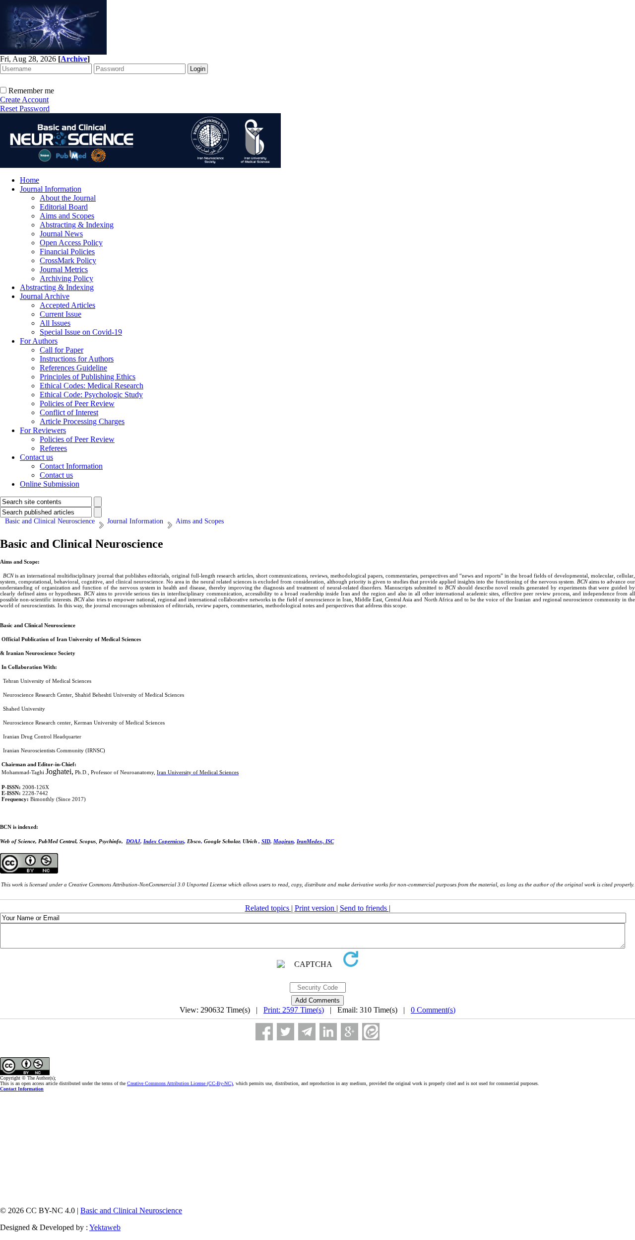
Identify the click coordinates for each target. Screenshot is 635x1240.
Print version (315, 908)
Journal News (61, 233)
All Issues (55, 323)
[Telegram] (307, 1031)
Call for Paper (61, 350)
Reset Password (25, 108)
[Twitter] (285, 1031)
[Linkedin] (328, 1031)
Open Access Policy (71, 242)
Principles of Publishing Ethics (87, 376)
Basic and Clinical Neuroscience (131, 1210)
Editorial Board (64, 207)
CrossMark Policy (68, 260)
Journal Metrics (64, 269)
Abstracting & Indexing (77, 224)
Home (29, 180)
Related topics (268, 908)
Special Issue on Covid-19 (81, 332)
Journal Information (50, 189)
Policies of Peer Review (77, 403)
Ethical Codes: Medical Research (91, 385)
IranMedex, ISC (315, 841)
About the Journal (68, 198)
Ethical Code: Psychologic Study (91, 394)
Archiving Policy (66, 278)
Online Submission (49, 484)
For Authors (39, 341)
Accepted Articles (67, 305)
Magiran (283, 841)
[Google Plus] (349, 1031)
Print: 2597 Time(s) (293, 1010)
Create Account (24, 99)
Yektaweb (105, 1227)
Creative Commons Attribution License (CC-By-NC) (180, 1083)
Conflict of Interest (69, 412)
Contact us (36, 457)
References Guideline (73, 368)
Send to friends (364, 908)
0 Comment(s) (433, 1010)
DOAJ (133, 841)
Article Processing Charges (82, 421)
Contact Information (71, 466)
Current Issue (60, 314)
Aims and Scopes (67, 216)
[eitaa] (371, 1031)
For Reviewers (43, 430)
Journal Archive (44, 296)
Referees (53, 448)
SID (265, 841)
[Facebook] (264, 1031)
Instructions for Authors (77, 359)
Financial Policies (67, 251)
